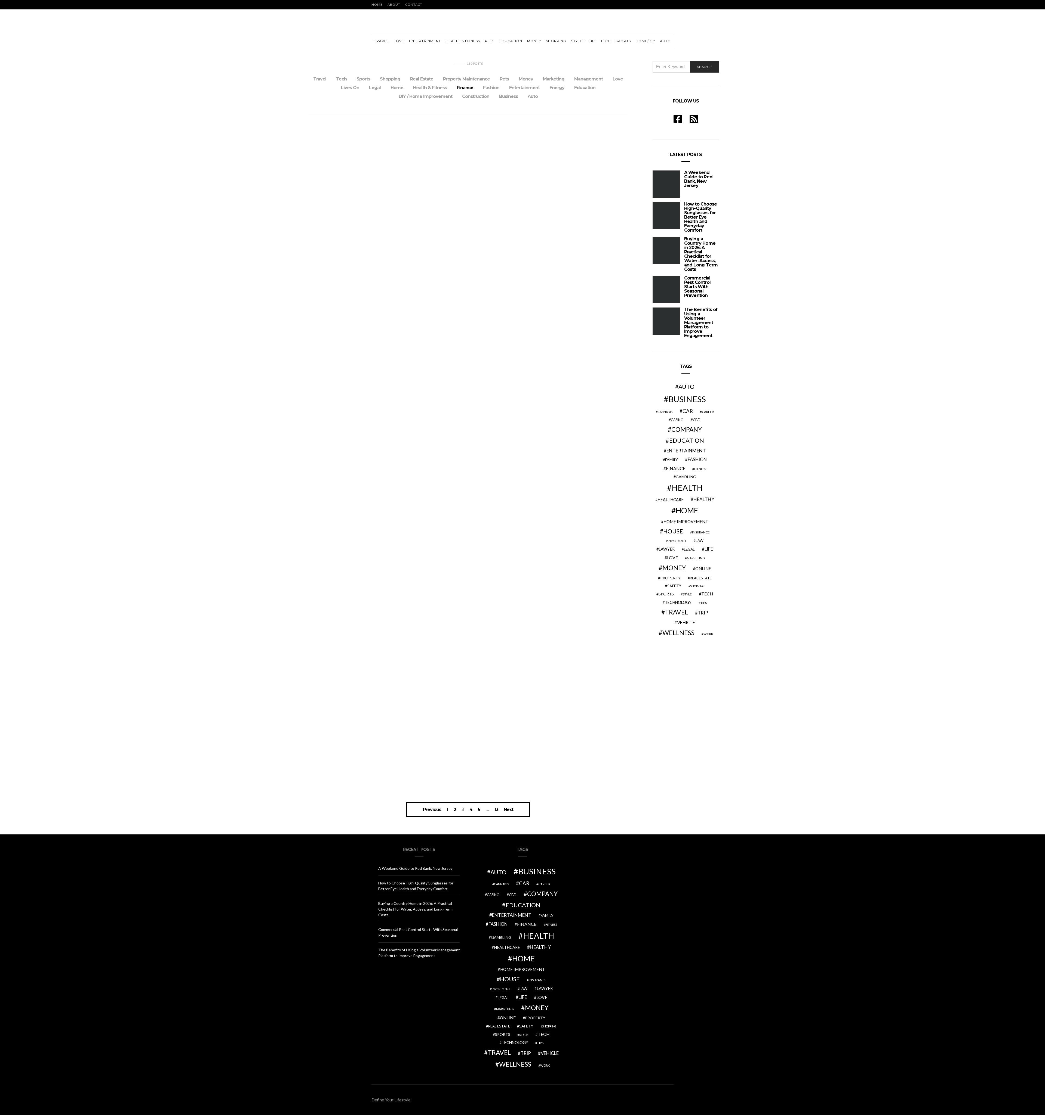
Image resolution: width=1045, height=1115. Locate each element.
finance (675, 468)
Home (377, 4)
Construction (475, 96)
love (672, 557)
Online (703, 568)
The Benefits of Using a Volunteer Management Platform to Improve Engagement (701, 322)
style (687, 594)
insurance (700, 532)
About (394, 4)
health (687, 487)
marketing (696, 558)
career (708, 412)
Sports (623, 41)
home (687, 510)
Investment (677, 540)
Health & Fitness (463, 41)
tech (707, 593)
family (671, 459)
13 (496, 809)
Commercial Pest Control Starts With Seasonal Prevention (697, 286)
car (688, 411)
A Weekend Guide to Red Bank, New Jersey (698, 179)
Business (508, 96)
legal (689, 549)
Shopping (556, 41)
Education (510, 41)
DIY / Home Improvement (425, 96)
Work (708, 634)
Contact (413, 4)
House (673, 531)
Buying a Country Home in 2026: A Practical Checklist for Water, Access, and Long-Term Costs (701, 254)
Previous (432, 809)
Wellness (678, 632)
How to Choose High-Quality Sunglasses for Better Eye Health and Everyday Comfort (700, 217)
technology (678, 602)
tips (703, 603)
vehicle (686, 622)
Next (508, 809)
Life (709, 549)
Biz (592, 41)
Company (686, 429)
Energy (556, 87)
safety (674, 585)
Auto (665, 41)
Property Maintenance (466, 79)
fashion (697, 459)
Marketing (553, 79)
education (686, 440)
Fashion (491, 87)
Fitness (700, 469)
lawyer (667, 549)
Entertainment (425, 41)
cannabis (664, 412)
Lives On (350, 87)
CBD (696, 420)
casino (677, 420)
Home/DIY (645, 41)
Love (399, 41)
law (699, 540)
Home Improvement (685, 521)
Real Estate (421, 79)
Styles (578, 41)
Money (534, 41)
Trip (703, 613)
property (670, 578)
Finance (465, 87)
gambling (686, 476)
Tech (606, 41)
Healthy (703, 499)
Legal (375, 87)
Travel (381, 41)
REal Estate (701, 578)
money (674, 568)
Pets (489, 41)
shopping (697, 586)
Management (588, 79)
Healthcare (670, 499)
